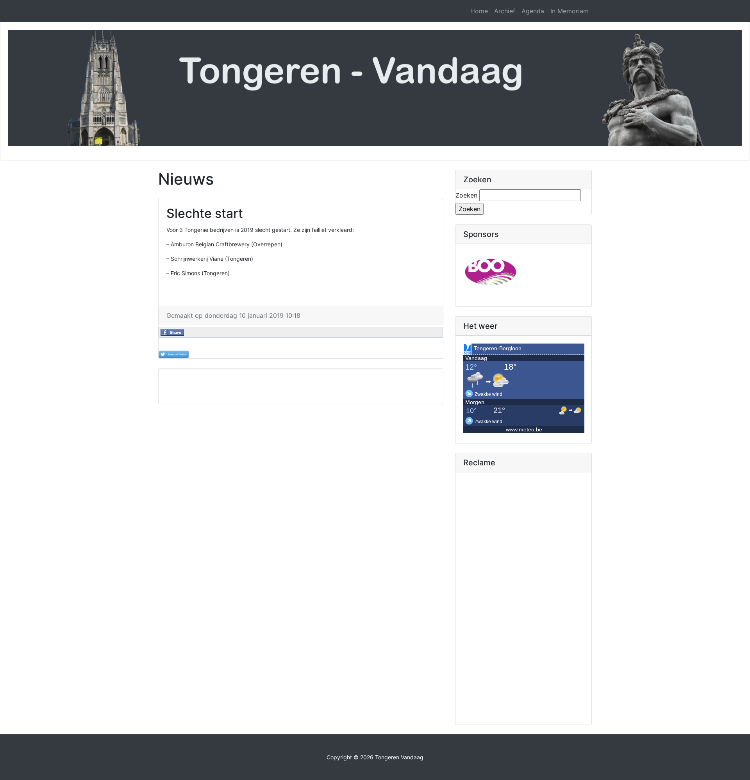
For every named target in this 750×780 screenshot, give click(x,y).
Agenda (532, 11)
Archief (504, 11)
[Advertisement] (301, 386)
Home (479, 11)
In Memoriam (569, 11)
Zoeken (466, 195)
